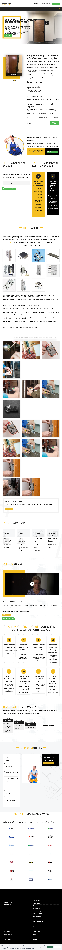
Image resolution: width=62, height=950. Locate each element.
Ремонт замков (36, 903)
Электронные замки (37, 916)
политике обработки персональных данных (34, 947)
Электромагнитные (37, 918)
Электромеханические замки (34, 93)
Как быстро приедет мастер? (10, 759)
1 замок (28, 724)
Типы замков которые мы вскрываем (11, 183)
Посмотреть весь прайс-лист (9, 188)
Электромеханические (38, 921)
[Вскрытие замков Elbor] (50, 837)
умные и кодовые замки (43, 325)
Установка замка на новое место (7, 727)
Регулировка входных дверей (35, 88)
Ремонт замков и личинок (7, 731)
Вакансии (14, 9)
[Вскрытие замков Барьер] (11, 845)
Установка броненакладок (34, 86)
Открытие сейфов (7, 939)
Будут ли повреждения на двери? (11, 780)
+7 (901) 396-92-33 (46, 3)
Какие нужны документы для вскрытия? (11, 773)
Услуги (3, 9)
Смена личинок (7, 931)
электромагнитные (29, 327)
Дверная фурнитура (37, 911)
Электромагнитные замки (34, 91)
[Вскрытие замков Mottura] (50, 828)
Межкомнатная (18, 725)
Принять (50, 947)
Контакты (20, 9)
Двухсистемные (49, 242)
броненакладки (6, 177)
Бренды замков (36, 931)
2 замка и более (30, 727)
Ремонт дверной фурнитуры (34, 87)
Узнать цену (8, 35)
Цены (34, 936)
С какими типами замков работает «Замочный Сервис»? (11, 766)
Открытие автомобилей (9, 936)
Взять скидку (38, 214)
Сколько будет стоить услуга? (10, 802)
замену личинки (30, 138)
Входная (17, 722)
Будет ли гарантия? (10, 797)
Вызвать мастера (56, 4)
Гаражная (17, 728)
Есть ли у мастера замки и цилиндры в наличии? (11, 786)
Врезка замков (7, 942)
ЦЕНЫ (57, 9)
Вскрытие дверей (32, 70)
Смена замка (6, 723)
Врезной (15, 242)
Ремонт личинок (36, 924)
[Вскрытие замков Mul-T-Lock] (11, 837)
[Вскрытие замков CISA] (31, 837)
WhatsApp (56, 117)
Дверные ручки (36, 905)
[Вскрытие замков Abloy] (11, 828)
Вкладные (40, 242)
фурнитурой (13, 301)
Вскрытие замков (7, 720)
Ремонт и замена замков (34, 75)
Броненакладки (36, 908)
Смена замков (36, 926)
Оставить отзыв (7, 614)
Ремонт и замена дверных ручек (35, 84)
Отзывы (8, 9)
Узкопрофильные (23, 242)
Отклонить (57, 947)
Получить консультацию (49, 763)
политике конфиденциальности (18, 947)
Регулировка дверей (37, 913)
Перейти (52, 212)
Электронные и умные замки (34, 90)
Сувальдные (33, 242)
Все (10, 242)
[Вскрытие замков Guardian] (31, 845)
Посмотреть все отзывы (9, 618)
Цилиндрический (27, 245)
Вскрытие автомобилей (34, 73)
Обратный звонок (55, 123)
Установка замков (8, 934)
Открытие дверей (37, 900)
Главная (4, 45)
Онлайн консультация (52, 151)
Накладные (37, 245)
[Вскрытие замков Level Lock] (31, 828)
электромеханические (7, 327)
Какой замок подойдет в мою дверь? (11, 792)
